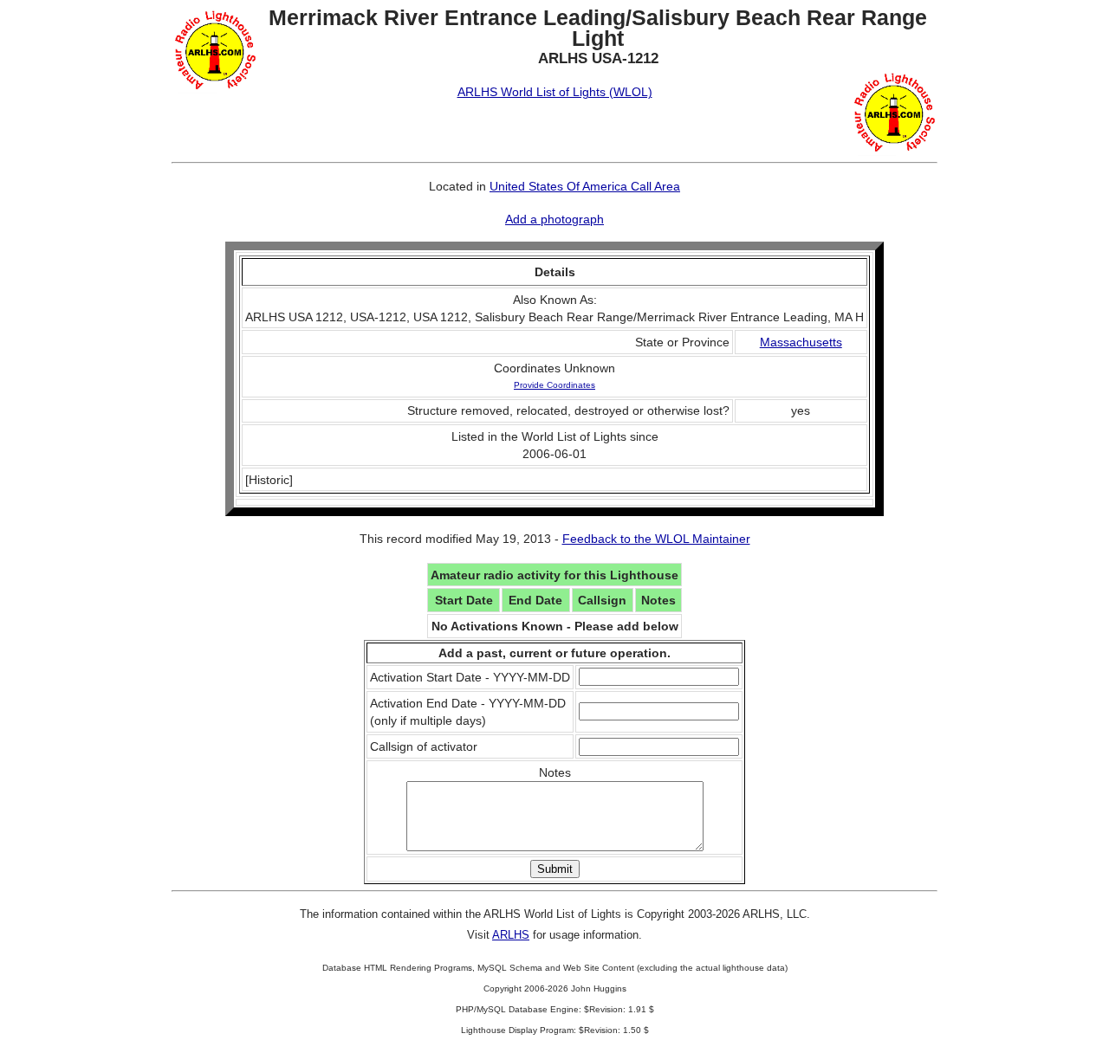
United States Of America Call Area (585, 186)
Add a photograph (554, 219)
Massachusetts (801, 342)
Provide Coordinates (554, 385)
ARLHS (510, 934)
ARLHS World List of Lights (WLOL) (554, 92)
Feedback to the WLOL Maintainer (656, 539)
